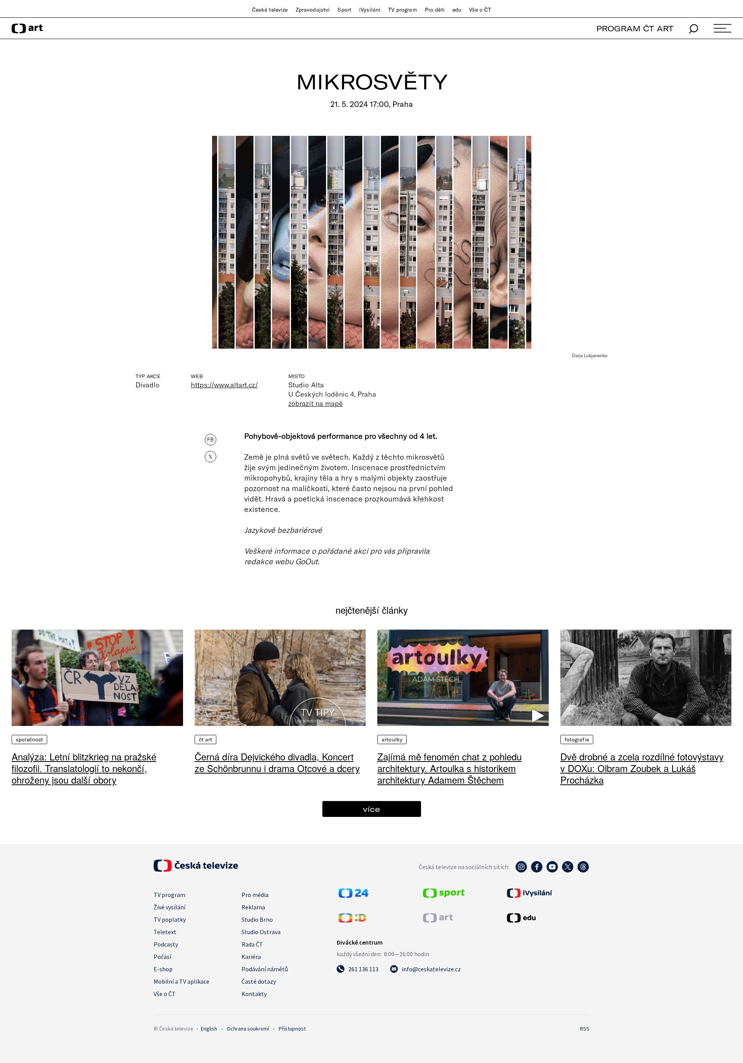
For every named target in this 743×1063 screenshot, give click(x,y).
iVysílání (369, 9)
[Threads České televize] (583, 871)
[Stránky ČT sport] (444, 895)
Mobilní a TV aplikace (181, 981)
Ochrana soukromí (248, 1028)
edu (456, 9)
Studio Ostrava (261, 932)
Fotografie (577, 739)
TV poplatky (170, 919)
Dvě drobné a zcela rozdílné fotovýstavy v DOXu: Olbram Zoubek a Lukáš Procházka (642, 768)
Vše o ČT (480, 9)
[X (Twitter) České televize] (568, 871)
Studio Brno (257, 919)
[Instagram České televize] (521, 871)
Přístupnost (292, 1028)
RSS (584, 1028)
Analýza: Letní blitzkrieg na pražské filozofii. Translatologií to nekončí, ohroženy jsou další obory (84, 768)
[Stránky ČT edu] (547, 918)
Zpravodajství (313, 9)
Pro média (255, 895)
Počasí (162, 956)
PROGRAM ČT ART (634, 28)
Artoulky (392, 739)
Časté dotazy (258, 981)
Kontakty (254, 994)
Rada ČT (252, 944)
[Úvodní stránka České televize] (196, 869)
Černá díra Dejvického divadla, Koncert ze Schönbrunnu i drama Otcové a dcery (277, 762)
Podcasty (166, 944)
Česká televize (270, 9)
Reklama (253, 907)
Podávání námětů (264, 969)
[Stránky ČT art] (438, 920)
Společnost (29, 739)
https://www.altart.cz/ (224, 384)
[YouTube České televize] (552, 871)
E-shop (163, 969)
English (209, 1028)
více (371, 809)
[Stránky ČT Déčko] (352, 920)
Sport (344, 9)
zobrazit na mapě (315, 403)
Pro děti (435, 9)
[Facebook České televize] (537, 871)
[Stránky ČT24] (353, 895)
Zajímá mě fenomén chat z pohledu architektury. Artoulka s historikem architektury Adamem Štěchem (449, 768)
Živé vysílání (169, 907)
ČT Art (205, 739)
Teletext (165, 932)
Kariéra (251, 956)
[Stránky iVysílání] (547, 893)
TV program (402, 9)
